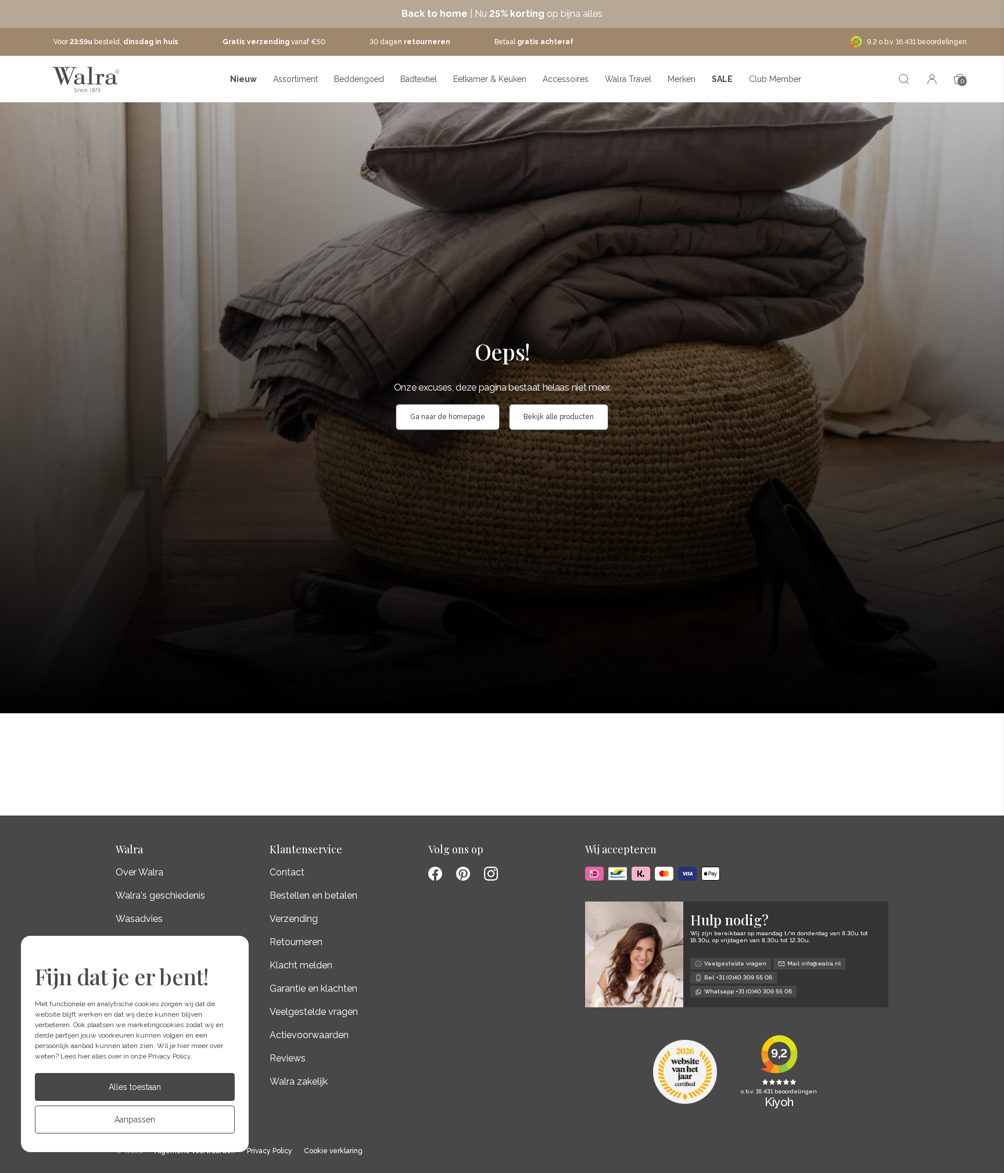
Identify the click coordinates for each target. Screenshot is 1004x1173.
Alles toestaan (135, 1087)
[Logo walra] (85, 79)
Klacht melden (301, 965)
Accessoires (566, 79)
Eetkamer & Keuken (489, 79)
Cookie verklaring (333, 1151)
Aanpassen (134, 1119)
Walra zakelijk (299, 1081)
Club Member (775, 79)
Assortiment (295, 79)
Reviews (288, 1058)
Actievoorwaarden (309, 1034)
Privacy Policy (169, 1056)
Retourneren (296, 941)
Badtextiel (418, 79)
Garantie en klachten (313, 988)
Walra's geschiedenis (160, 895)
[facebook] (435, 874)
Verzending (294, 918)
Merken (681, 79)
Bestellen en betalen (313, 895)
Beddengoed (359, 79)
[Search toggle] (904, 79)
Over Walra (139, 872)
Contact (287, 872)
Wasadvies (139, 918)
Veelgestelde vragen (314, 1011)
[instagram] (491, 874)
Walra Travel (628, 79)
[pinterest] (463, 874)
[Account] (932, 79)
